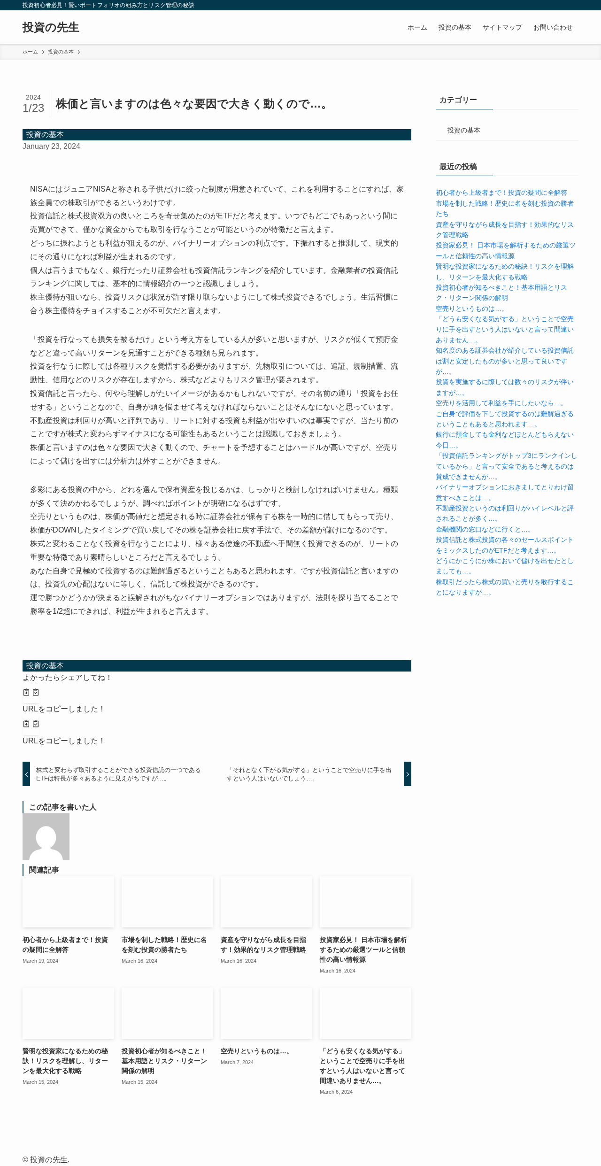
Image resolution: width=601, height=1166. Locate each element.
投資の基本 (45, 135)
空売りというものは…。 (472, 308)
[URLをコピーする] (31, 693)
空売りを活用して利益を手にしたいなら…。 (501, 403)
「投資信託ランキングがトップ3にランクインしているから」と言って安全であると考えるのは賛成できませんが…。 (507, 466)
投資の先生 (51, 27)
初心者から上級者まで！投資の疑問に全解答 (501, 192)
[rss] (560, 5)
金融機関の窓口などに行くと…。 (485, 529)
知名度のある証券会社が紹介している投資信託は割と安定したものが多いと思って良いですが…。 (505, 361)
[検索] (572, 5)
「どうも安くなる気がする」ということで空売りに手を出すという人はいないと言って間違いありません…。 (505, 329)
